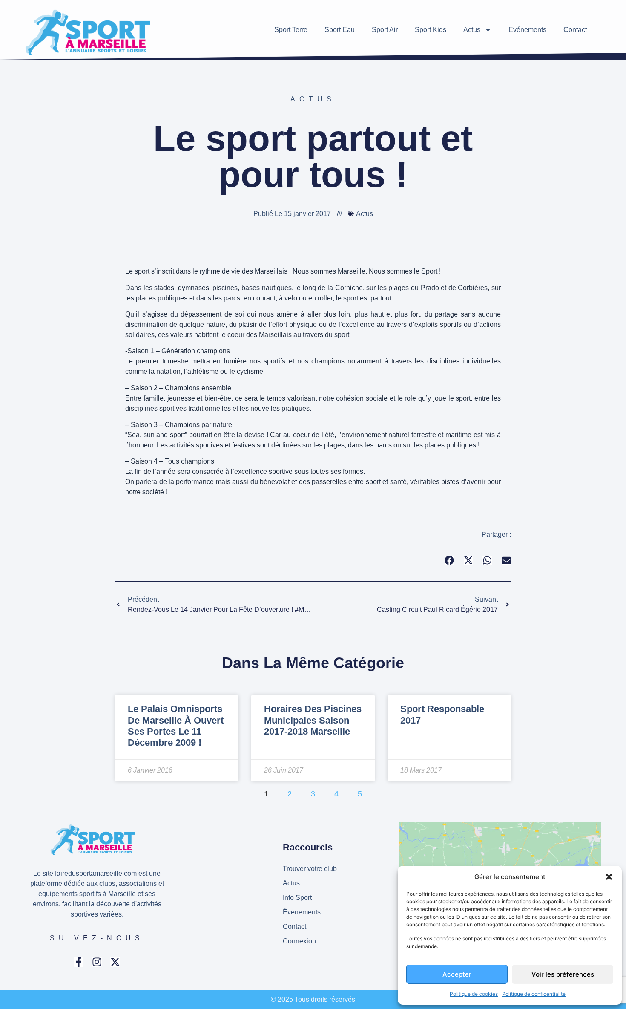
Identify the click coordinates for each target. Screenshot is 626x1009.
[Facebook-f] (78, 962)
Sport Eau (339, 29)
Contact (575, 29)
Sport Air (385, 29)
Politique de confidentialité (534, 994)
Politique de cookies (474, 994)
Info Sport (297, 897)
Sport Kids (430, 29)
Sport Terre (290, 29)
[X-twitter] (115, 962)
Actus (471, 29)
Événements (527, 29)
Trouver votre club (310, 868)
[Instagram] (97, 962)
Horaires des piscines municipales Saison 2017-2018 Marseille (313, 720)
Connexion (299, 941)
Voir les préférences (562, 974)
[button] (609, 877)
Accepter (456, 974)
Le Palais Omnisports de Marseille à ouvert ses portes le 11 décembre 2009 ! (176, 725)
